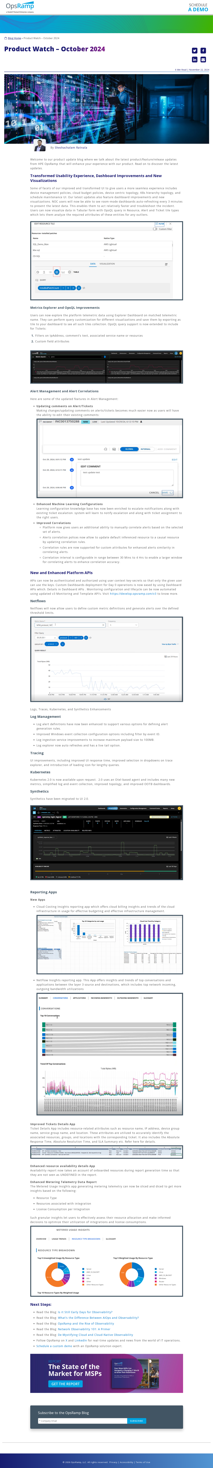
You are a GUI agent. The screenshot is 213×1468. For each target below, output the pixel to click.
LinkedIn (81, 1340)
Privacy (113, 1462)
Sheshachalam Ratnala (71, 147)
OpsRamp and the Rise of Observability (86, 1323)
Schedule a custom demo (54, 1346)
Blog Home (14, 38)
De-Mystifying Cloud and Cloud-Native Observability (95, 1335)
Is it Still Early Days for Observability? (85, 1312)
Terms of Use (143, 1462)
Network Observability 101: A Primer (84, 1329)
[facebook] (203, 51)
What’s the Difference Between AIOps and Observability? (98, 1318)
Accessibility (126, 1462)
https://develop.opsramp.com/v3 (133, 593)
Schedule (198, 7)
